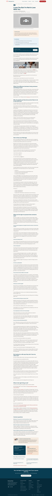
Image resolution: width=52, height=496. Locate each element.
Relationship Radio (39, 486)
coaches (22, 389)
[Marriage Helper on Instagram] (10, 487)
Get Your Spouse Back (23, 490)
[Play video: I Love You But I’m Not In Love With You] (26, 21)
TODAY (25, 73)
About (33, 1)
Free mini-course (42, 1)
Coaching (30, 483)
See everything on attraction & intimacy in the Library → (20, 465)
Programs (29, 1)
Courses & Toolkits (31, 487)
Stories (38, 483)
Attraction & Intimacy (23, 487)
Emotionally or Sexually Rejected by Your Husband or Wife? (31, 463)
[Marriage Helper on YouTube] (8, 487)
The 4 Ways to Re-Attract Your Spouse (18, 458)
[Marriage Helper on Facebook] (12, 487)
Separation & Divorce (23, 486)
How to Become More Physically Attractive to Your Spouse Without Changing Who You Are (32, 459)
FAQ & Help (38, 487)
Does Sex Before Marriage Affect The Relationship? (18, 463)
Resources (36, 1)
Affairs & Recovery (22, 483)
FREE (34, 69)
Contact (38, 490)
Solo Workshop (30, 486)
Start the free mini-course (26, 475)
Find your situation (24, 1)
